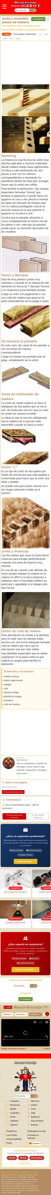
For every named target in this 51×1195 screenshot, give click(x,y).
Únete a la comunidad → (25, 969)
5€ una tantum (36, 1158)
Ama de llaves (37, 1121)
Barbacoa (35, 1117)
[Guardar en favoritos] (47, 19)
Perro (33, 1109)
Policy (9, 1143)
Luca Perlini (12, 1135)
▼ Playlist (46, 1048)
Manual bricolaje (25, 2)
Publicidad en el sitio (36, 1131)
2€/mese (23, 1158)
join (11, 38)
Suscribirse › (25, 1163)
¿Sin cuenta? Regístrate (39, 816)
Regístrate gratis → (25, 861)
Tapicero (14, 1125)
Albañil (13, 1109)
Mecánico (35, 1101)
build (4, 38)
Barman (34, 1125)
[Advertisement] (25, 62)
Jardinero (14, 1121)
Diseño (34, 1105)
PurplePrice (12, 1131)
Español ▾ (36, 1143)
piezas (18, 38)
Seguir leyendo (22, 773)
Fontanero (7, 1014)
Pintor (12, 1117)
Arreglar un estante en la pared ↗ (14, 1048)
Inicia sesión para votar (14, 792)
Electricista (21, 1014)
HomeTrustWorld (14, 1139)
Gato (33, 1113)
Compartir (39, 19)
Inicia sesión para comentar (15, 816)
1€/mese (12, 1158)
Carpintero (16, 6)
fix (40, 34)
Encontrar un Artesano (33, 1136)
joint (46, 34)
